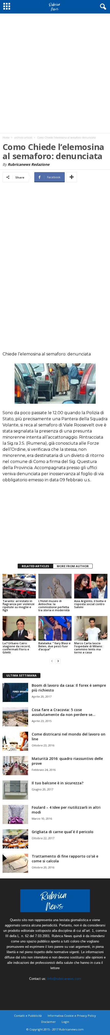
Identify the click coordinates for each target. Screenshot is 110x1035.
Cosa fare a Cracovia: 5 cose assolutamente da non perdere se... (63, 712)
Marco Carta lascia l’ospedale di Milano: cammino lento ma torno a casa (88, 647)
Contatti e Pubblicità (28, 1015)
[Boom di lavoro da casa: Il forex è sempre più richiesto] (15, 692)
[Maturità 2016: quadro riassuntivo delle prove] (15, 765)
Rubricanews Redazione (28, 164)
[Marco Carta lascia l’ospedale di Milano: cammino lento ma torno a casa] (90, 628)
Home (6, 137)
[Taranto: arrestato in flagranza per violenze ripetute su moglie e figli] (19, 586)
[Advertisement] (55, 73)
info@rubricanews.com (64, 979)
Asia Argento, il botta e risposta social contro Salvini (90, 604)
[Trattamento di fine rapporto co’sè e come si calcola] (15, 863)
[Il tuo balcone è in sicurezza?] (15, 790)
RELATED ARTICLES (35, 566)
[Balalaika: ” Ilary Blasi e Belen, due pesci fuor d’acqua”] (55, 628)
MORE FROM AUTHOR (73, 566)
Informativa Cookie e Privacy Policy (72, 1015)
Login (65, 1022)
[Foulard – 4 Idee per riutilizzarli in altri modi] (15, 814)
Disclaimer (48, 1022)
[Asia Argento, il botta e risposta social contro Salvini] (90, 586)
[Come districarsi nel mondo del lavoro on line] (15, 741)
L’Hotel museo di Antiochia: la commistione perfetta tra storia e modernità (54, 605)
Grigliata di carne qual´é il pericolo (62, 831)
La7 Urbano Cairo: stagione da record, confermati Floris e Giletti (16, 647)
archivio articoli (23, 137)
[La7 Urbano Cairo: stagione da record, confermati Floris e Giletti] (19, 628)
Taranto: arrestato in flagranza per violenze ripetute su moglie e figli (19, 605)
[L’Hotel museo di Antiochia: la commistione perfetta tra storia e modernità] (55, 586)
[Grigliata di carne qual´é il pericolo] (15, 838)
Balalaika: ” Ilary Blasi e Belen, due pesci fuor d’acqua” (54, 646)
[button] (102, 6)
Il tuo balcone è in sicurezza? (57, 783)
